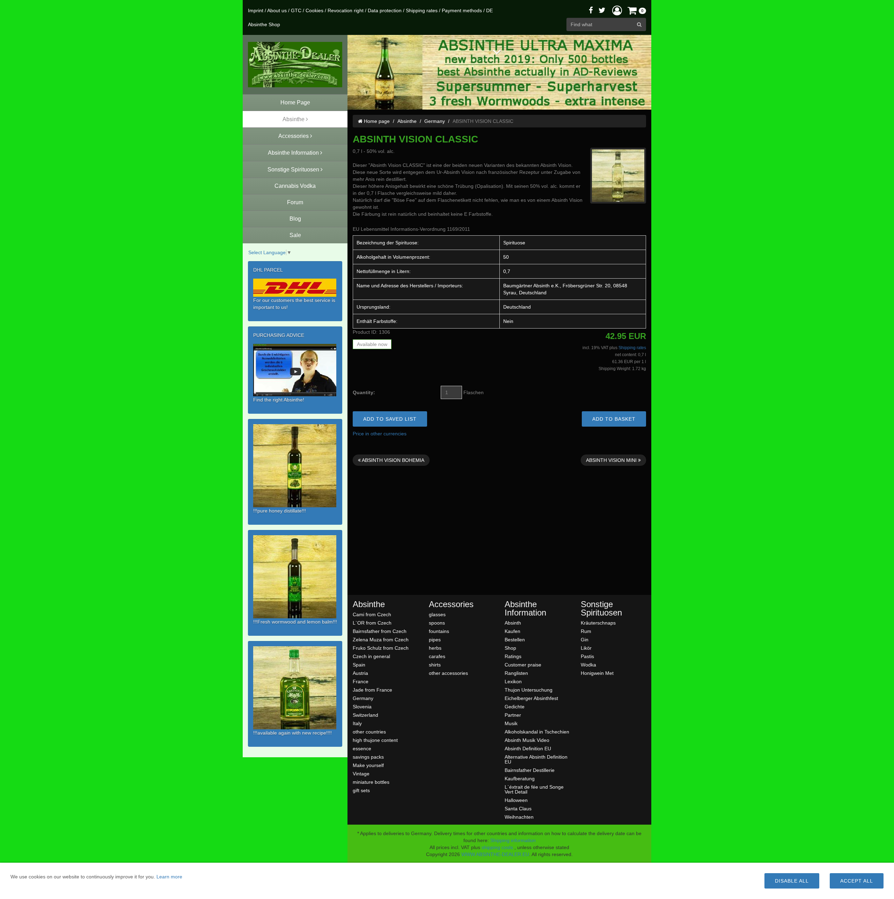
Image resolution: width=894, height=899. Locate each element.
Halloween (516, 800)
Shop (510, 647)
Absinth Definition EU (528, 748)
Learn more (169, 876)
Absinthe (407, 121)
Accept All (856, 881)
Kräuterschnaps (598, 622)
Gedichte (515, 706)
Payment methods (462, 10)
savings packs (368, 756)
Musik (511, 723)
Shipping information (513, 840)
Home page (376, 121)
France (360, 681)
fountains (439, 631)
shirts (435, 664)
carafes (437, 656)
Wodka (588, 664)
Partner (513, 714)
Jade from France (372, 689)
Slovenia (362, 706)
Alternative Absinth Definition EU (536, 759)
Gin (584, 639)
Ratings (513, 656)
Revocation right (346, 10)
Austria (360, 673)
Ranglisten (516, 673)
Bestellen (515, 639)
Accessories (451, 604)
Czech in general (371, 656)
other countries (369, 731)
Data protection (385, 10)
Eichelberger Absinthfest (531, 698)
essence (362, 748)
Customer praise (523, 664)
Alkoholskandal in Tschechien (537, 731)
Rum (586, 631)
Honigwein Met (597, 673)
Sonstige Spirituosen (601, 608)
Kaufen (512, 631)
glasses (437, 614)
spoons (437, 622)
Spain (359, 664)
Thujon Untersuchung (528, 689)
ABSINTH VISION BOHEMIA (392, 460)
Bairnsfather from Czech (379, 631)
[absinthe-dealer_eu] (295, 64)
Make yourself (368, 765)
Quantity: (364, 392)
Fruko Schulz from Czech (381, 647)
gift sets (361, 790)
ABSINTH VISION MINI (612, 460)
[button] (617, 10)
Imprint (255, 10)
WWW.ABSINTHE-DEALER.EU (495, 854)
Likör (586, 647)
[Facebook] (591, 10)
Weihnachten (519, 816)
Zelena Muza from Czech (381, 639)
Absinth (513, 622)
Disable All (792, 881)
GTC (296, 10)
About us (277, 10)
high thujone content (375, 740)
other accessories (448, 673)
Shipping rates (422, 10)
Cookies (314, 10)
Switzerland (365, 714)
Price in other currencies (379, 433)
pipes (435, 639)
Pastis (587, 656)
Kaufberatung (520, 778)
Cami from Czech (372, 614)
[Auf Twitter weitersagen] (602, 10)
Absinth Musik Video (527, 740)
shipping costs (497, 847)
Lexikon (513, 681)
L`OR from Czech (372, 622)
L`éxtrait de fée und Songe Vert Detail (534, 789)
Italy (357, 723)
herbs (435, 647)
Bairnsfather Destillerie (530, 770)
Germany (434, 121)
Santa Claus (518, 808)
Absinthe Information (525, 608)
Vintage (361, 773)
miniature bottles (371, 781)
